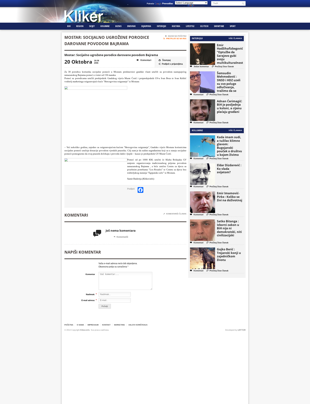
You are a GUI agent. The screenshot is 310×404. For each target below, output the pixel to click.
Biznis (118, 26)
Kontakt (106, 325)
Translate (200, 6)
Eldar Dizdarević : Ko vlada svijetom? (229, 168)
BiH (69, 26)
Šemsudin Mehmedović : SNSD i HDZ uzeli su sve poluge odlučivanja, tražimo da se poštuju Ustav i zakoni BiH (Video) (230, 85)
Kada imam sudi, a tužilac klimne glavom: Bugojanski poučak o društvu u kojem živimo (229, 146)
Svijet (92, 26)
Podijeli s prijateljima (171, 64)
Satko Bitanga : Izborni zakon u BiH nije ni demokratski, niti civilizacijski (229, 228)
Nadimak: (90, 294)
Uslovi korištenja (137, 325)
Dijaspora (146, 26)
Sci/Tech (204, 26)
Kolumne (105, 26)
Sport (233, 26)
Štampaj (165, 60)
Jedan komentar (199, 66)
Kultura (176, 26)
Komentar (90, 274)
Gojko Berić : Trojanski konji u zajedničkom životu (229, 254)
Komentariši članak (174, 214)
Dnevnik (131, 26)
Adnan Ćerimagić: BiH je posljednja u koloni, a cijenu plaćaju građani (229, 106)
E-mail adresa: (88, 300)
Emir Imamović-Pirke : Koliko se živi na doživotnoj (229, 196)
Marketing (119, 325)
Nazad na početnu (175, 36)
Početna (68, 325)
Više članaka (235, 38)
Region (79, 26)
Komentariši (121, 237)
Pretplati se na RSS (174, 39)
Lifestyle (190, 26)
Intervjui (161, 26)
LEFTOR (242, 330)
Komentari (144, 60)
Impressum (93, 325)
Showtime (219, 26)
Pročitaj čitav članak (223, 66)
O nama (80, 325)
